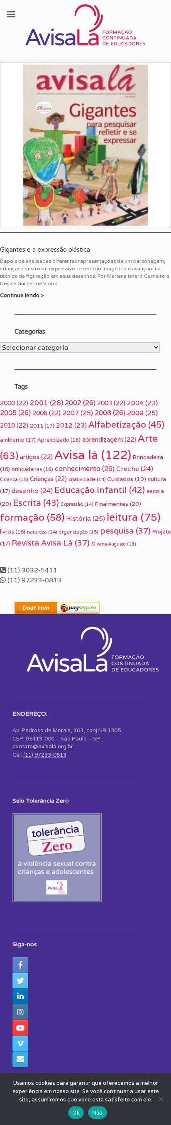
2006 (46, 413)
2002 (80, 403)
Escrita (36, 502)
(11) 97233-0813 (44, 754)
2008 (110, 413)
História (85, 518)
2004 (142, 403)
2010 (14, 425)
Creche (134, 468)
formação (32, 517)
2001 (46, 402)
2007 (77, 413)
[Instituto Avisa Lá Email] (20, 1059)
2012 (71, 425)
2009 (142, 413)
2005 (15, 413)
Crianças (48, 479)
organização (78, 532)
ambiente (18, 439)
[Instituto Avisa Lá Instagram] (20, 1012)
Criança (14, 479)
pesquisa (125, 531)
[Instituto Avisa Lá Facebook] (20, 965)
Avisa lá (92, 454)
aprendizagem (109, 439)
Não (97, 1112)
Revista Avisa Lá (51, 543)
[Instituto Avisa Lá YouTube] (20, 1028)
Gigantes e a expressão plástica (45, 249)
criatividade (86, 479)
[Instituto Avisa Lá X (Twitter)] (20, 980)
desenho (32, 490)
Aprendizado (59, 440)
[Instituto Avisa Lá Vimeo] (20, 1043)
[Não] (160, 1099)
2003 (111, 403)
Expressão (77, 504)
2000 (14, 403)
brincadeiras (32, 469)
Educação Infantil (99, 490)
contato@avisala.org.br (42, 746)
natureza (42, 532)
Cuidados (126, 479)
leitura (134, 517)
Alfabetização (126, 424)
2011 (42, 425)
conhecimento (85, 468)
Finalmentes (118, 503)
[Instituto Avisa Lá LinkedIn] (20, 996)
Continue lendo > (22, 295)
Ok (76, 1112)
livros (12, 531)
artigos (36, 457)
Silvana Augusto (113, 544)
